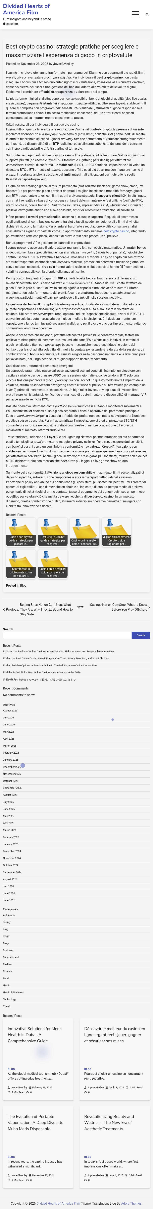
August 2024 (10, 879)
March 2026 (9, 745)
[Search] (147, 15)
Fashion (7, 964)
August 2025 (10, 794)
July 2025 (8, 802)
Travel (6, 1006)
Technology (9, 999)
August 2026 (10, 710)
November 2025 (12, 773)
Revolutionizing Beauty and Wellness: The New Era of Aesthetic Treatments (109, 1123)
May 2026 (8, 731)
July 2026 (8, 717)
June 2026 (9, 724)
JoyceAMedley (63, 64)
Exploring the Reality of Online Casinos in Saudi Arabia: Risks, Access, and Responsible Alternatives (59, 651)
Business (8, 950)
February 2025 (11, 837)
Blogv (6, 943)
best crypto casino (116, 231)
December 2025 (12, 766)
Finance (7, 971)
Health (6, 985)
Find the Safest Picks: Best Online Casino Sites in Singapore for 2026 (41, 672)
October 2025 (10, 780)
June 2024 (9, 893)
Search (8, 629)
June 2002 (9, 900)
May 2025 (8, 816)
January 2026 (10, 759)
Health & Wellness (13, 992)
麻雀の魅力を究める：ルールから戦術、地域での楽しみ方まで (39, 679)
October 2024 (10, 865)
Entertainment (11, 957)
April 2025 (8, 823)
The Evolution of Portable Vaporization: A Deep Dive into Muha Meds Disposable (35, 1123)
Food (6, 978)
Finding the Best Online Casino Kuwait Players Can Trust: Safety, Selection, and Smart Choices (56, 658)
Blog (23, 585)
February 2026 (11, 752)
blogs (6, 936)
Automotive (9, 915)
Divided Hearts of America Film (26, 9)
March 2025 (9, 830)
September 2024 (12, 872)
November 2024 (12, 858)
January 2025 (10, 844)
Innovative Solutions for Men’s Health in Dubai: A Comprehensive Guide (35, 1035)
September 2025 (12, 787)
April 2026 (8, 738)
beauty (7, 922)
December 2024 (12, 851)
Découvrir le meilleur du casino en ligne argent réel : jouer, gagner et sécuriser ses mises (114, 1035)
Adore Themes (131, 1203)
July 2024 (8, 886)
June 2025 (9, 809)
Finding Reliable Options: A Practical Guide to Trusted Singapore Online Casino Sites (50, 665)
